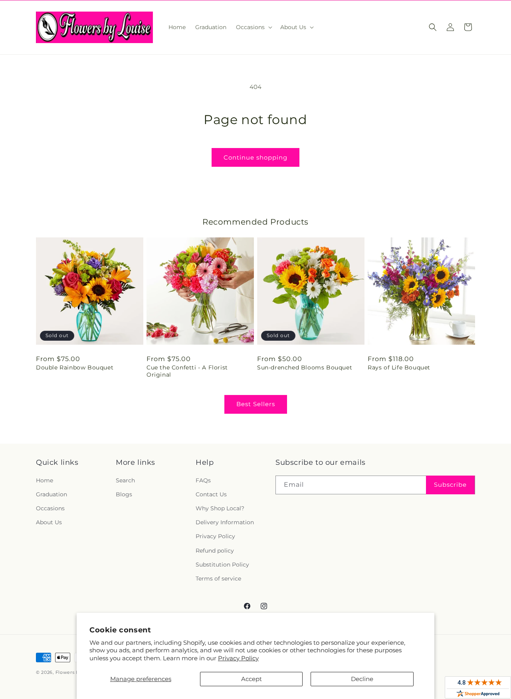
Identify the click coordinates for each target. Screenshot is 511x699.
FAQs (203, 480)
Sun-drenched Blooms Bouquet (304, 367)
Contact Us (211, 494)
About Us (49, 522)
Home (44, 480)
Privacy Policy (238, 658)
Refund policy (215, 550)
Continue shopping (255, 157)
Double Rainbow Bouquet (74, 367)
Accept (251, 679)
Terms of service (218, 578)
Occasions (50, 508)
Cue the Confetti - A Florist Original (187, 371)
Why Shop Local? (220, 508)
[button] (253, 27)
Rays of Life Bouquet (399, 367)
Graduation (51, 494)
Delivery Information (225, 522)
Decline (362, 679)
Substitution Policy (222, 564)
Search (125, 480)
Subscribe (450, 484)
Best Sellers (255, 404)
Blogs (124, 494)
